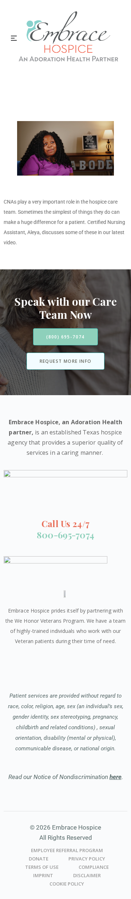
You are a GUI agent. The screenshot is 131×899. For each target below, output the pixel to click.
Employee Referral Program (67, 850)
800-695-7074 (65, 535)
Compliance (94, 867)
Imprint (43, 875)
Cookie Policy (66, 883)
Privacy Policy (86, 858)
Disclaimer (87, 875)
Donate (38, 858)
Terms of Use (42, 867)
